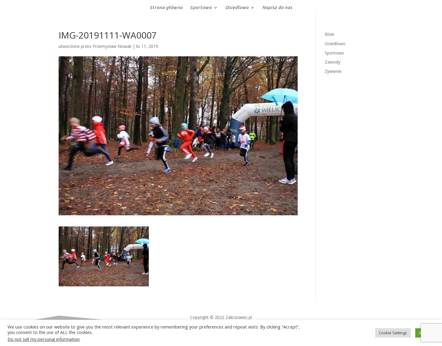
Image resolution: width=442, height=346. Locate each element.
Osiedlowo (237, 7)
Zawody (332, 62)
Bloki (329, 34)
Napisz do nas (277, 7)
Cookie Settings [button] (393, 332)
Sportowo (201, 7)
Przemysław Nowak (112, 46)
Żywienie (333, 71)
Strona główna (166, 7)
